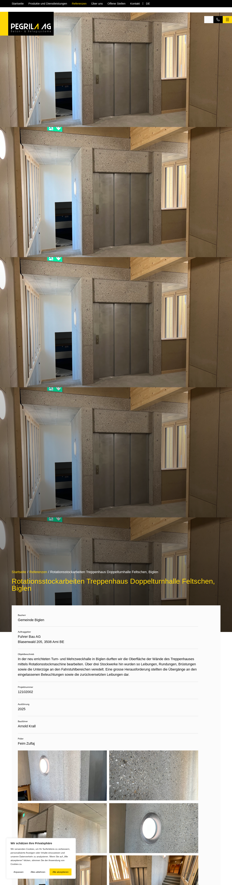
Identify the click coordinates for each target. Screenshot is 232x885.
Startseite (18, 3)
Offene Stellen (116, 3)
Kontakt (135, 3)
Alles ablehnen (38, 872)
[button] (208, 19)
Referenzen (79, 3)
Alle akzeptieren (60, 872)
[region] (41, 858)
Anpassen (19, 872)
